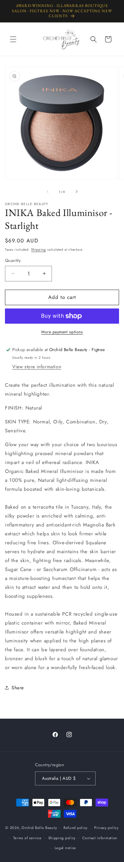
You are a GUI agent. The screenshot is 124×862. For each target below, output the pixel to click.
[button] (13, 39)
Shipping (38, 249)
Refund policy (75, 827)
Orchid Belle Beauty (39, 827)
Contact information (99, 838)
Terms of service (27, 838)
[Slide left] (47, 191)
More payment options (62, 332)
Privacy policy (106, 827)
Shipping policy (62, 838)
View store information (36, 366)
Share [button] (18, 687)
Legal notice (65, 847)
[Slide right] (76, 191)
